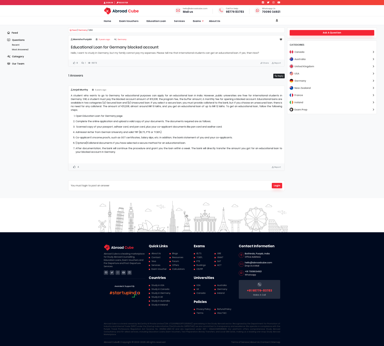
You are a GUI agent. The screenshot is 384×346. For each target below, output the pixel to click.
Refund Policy (224, 309)
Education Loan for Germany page (103, 116)
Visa (154, 261)
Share (266, 63)
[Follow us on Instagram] (273, 2)
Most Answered (20, 49)
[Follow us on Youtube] (279, 2)
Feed (14, 33)
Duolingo (201, 265)
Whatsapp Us (268, 8)
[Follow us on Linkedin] (129, 272)
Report (277, 63)
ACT (219, 265)
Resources (177, 257)
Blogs (175, 253)
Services (179, 21)
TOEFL (199, 257)
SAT (219, 261)
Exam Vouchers (128, 21)
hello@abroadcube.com (195, 8)
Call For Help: (232, 8)
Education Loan (156, 21)
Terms (199, 312)
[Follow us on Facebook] (263, 2)
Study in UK (157, 296)
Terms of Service (240, 342)
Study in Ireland (160, 304)
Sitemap (275, 342)
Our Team (17, 63)
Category (17, 56)
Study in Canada (160, 289)
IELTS (198, 253)
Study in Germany (161, 293)
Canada (201, 293)
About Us (214, 21)
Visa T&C (222, 312)
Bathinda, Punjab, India (257, 253)
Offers (175, 265)
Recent (16, 44)
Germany (82, 30)
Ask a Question (332, 32)
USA (198, 285)
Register (123, 2)
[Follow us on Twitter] (268, 2)
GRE (219, 253)
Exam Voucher (159, 269)
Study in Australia (161, 300)
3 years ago (104, 39)
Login (277, 185)
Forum (175, 261)
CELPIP (199, 269)
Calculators (178, 269)
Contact (156, 257)
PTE (198, 261)
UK (197, 289)
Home (107, 21)
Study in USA (158, 285)
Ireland (221, 293)
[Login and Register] (277, 20)
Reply (280, 75)
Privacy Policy (203, 309)
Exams (197, 21)
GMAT (220, 257)
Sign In (109, 2)
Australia (222, 285)
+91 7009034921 (253, 271)
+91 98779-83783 (259, 290)
